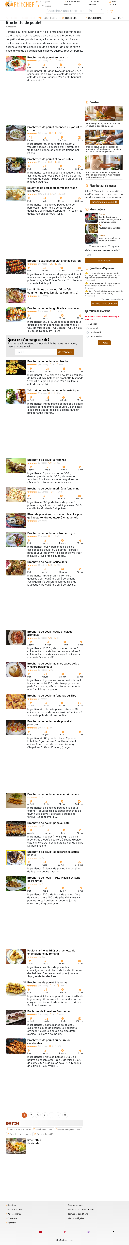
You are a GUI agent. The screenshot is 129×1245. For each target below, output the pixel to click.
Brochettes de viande (34, 1141)
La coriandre (96, 336)
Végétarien (46, 6)
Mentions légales (76, 1218)
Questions (94, 18)
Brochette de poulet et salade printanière (53, 794)
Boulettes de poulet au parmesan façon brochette (52, 189)
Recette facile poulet (21, 1134)
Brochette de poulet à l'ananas (46, 459)
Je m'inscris (65, 352)
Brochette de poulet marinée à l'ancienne (53, 488)
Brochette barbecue (20, 1129)
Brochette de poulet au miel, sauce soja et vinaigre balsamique (53, 665)
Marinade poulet (44, 1129)
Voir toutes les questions (111, 299)
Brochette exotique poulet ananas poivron (54, 260)
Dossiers (70, 18)
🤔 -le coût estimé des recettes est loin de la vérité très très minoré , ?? (104, 292)
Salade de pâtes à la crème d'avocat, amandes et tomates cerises (111, 219)
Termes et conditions (78, 1214)
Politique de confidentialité (80, 1209)
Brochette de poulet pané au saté (48, 822)
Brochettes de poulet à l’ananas (47, 982)
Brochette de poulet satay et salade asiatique (49, 633)
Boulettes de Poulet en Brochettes (49, 1011)
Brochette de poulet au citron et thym (51, 533)
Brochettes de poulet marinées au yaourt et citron (54, 128)
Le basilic (94, 324)
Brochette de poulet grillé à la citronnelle (53, 308)
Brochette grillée (45, 1134)
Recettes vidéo (14, 1209)
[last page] (65, 1115)
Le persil (94, 328)
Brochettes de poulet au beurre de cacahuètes (49, 1041)
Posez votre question (105, 303)
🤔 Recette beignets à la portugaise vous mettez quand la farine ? (102, 284)
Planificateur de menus (103, 202)
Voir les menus (98, 246)
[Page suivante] (58, 1115)
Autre (116, 18)
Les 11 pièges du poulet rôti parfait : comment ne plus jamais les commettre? (52, 291)
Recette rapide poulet (69, 1129)
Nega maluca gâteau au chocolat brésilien (110, 239)
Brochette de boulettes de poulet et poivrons (49, 723)
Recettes (48, 18)
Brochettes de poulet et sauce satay (50, 159)
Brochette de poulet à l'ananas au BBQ (51, 695)
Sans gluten (45, 2)
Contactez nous (75, 1205)
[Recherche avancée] (111, 11)
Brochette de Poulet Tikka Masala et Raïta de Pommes (53, 879)
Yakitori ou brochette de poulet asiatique (53, 390)
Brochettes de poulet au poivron (47, 57)
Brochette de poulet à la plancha (48, 361)
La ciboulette (96, 332)
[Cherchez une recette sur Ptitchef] (106, 11)
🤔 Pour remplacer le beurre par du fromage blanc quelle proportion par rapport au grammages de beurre (102, 275)
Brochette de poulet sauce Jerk (47, 561)
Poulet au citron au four (110, 228)
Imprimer (114, 246)
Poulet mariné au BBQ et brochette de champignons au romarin (51, 952)
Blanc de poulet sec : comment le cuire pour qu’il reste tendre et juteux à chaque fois (55, 516)
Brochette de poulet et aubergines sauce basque (53, 853)
